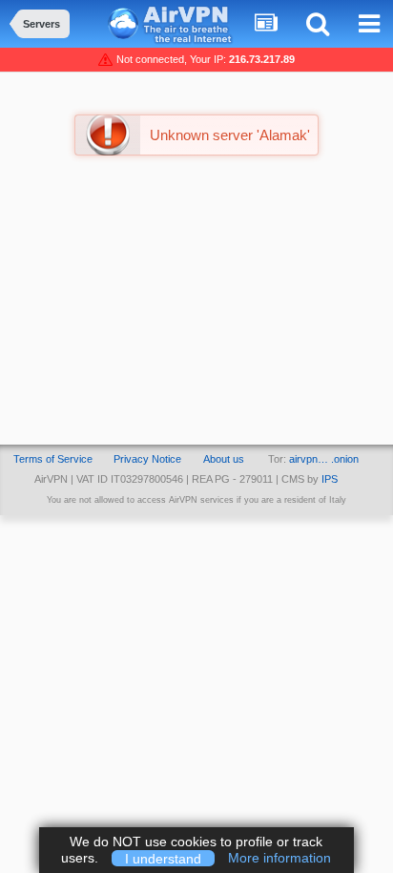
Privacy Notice (147, 459)
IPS (329, 479)
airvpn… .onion (324, 459)
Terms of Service (53, 459)
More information (279, 857)
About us (223, 459)
